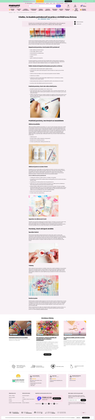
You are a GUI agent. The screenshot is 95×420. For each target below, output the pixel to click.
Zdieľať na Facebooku (79, 21)
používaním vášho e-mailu (80, 402)
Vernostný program (59, 3)
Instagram (45, 403)
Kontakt (47, 3)
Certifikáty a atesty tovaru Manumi (28, 399)
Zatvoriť (94, 1)
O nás (54, 3)
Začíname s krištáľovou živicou (42, 309)
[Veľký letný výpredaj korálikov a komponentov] (47, 1)
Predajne (66, 3)
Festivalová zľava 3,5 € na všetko (18, 337)
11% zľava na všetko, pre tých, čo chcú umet (74, 338)
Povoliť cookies (85, 417)
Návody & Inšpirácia (25, 402)
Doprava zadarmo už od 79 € (40, 3)
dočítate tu (73, 417)
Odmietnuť (78, 417)
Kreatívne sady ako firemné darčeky (15, 402)
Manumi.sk (10, 12)
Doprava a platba (12, 397)
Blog (51, 3)
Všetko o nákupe (12, 395)
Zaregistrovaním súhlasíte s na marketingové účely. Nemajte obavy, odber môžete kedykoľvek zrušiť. (77, 403)
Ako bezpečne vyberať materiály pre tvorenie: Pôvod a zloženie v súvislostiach (46, 339)
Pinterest (51, 403)
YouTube (56, 403)
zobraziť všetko (22, 382)
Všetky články (47, 354)
